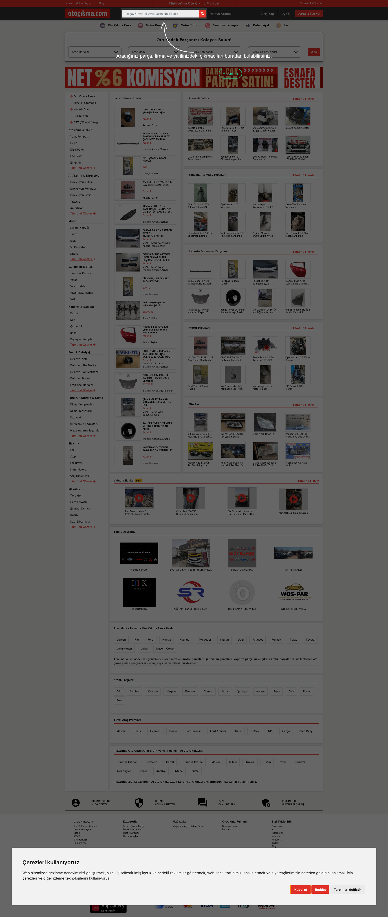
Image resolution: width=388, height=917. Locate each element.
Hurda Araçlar (130, 836)
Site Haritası (80, 839)
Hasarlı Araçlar (131, 833)
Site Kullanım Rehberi (85, 826)
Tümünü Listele (303, 405)
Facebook (277, 826)
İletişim (226, 829)
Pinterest (277, 839)
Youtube (276, 836)
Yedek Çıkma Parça (133, 826)
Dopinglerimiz (229, 826)
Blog (274, 846)
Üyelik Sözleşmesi (83, 829)
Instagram (277, 833)
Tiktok (275, 843)
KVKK (77, 836)
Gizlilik (77, 833)
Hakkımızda (80, 843)
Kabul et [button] (300, 889)
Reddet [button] (320, 889)
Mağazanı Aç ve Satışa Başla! (188, 826)
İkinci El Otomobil (132, 829)
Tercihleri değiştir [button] (347, 889)
